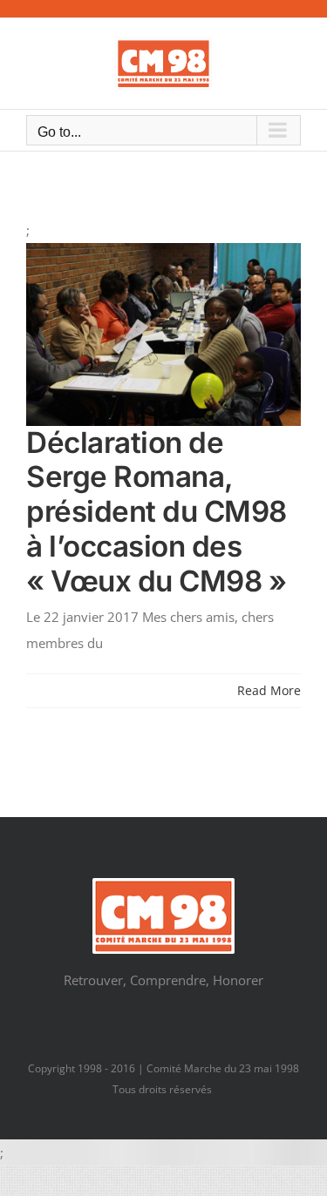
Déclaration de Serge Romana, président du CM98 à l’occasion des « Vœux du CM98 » (156, 511)
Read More (269, 690)
